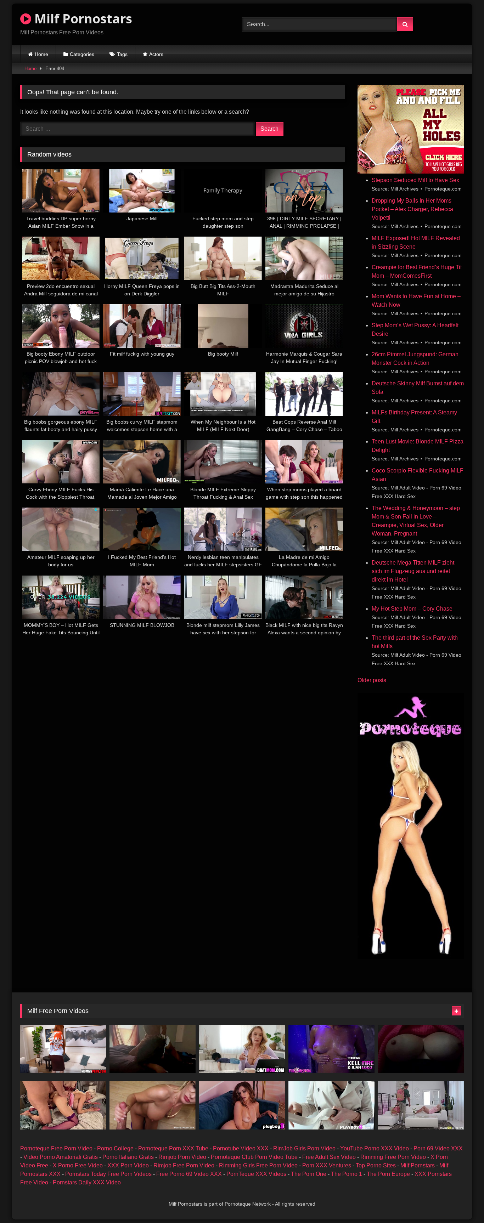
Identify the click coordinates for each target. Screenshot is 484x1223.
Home (41, 54)
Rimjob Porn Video (182, 1157)
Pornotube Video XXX (241, 1148)
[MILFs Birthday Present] (242, 1049)
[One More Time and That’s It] (331, 1049)
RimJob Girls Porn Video (304, 1148)
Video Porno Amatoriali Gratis (60, 1157)
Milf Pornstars (417, 1165)
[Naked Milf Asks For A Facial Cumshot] (152, 1105)
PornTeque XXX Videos (256, 1174)
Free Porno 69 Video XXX (189, 1174)
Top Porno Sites (376, 1165)
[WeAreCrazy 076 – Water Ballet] (63, 1105)
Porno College (115, 1148)
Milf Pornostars (81, 18)
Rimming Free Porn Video (393, 1157)
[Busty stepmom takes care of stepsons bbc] (421, 1105)
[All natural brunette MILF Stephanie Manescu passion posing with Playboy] (242, 1105)
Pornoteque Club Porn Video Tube (254, 1157)
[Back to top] (462, 1202)
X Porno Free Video (78, 1165)
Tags (122, 54)
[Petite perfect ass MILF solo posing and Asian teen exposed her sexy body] (331, 1105)
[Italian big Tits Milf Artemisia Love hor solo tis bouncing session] (421, 1049)
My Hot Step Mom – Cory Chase (412, 609)
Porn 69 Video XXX (438, 1148)
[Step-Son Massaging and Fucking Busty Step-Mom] (63, 1049)
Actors (156, 54)
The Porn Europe (388, 1174)
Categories (82, 54)
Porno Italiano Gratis (128, 1157)
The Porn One (308, 1174)
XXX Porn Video (128, 1165)
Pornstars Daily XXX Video (87, 1182)
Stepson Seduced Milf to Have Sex (415, 180)
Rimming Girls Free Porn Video (258, 1165)
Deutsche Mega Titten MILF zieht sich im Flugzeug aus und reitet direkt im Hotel (413, 571)
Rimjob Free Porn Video (183, 1165)
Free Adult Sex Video (329, 1157)
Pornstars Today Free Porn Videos (108, 1174)
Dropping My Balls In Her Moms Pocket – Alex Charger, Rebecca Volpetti (412, 209)
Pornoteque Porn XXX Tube (173, 1148)
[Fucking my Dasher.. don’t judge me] (152, 1049)
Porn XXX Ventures (326, 1165)
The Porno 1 (346, 1174)
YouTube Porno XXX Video (374, 1148)
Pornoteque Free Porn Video (56, 1148)
